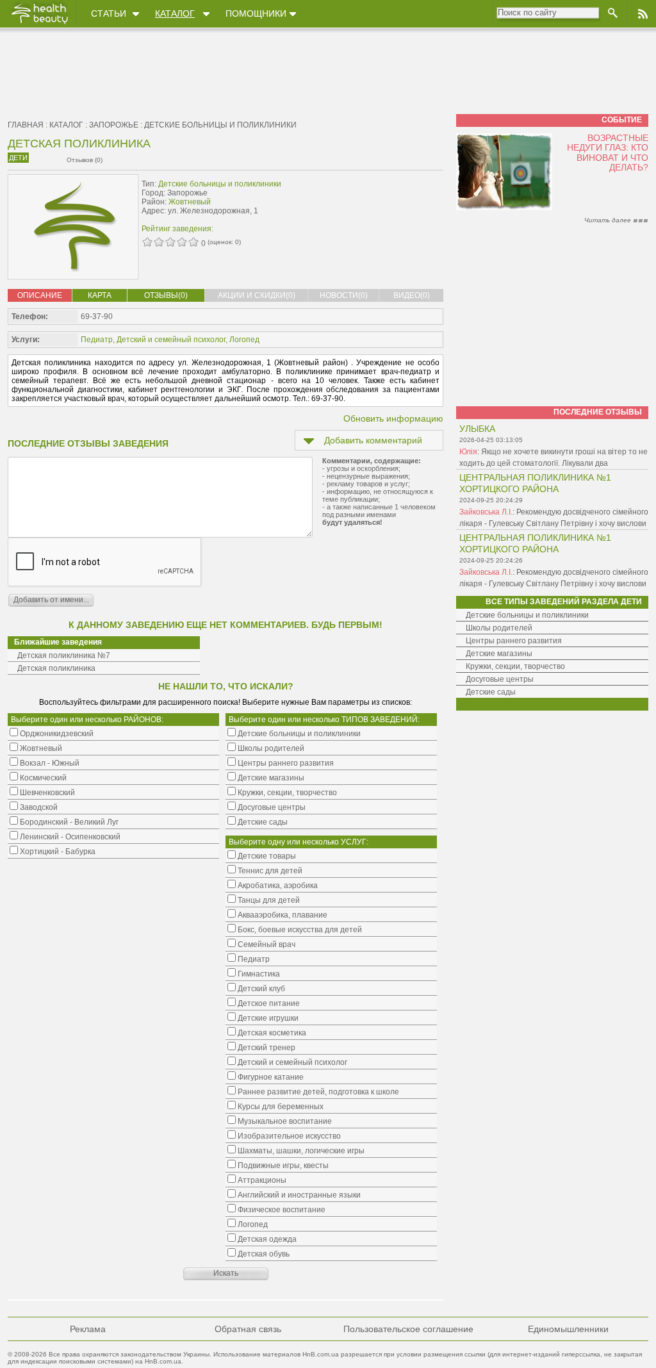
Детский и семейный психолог (171, 339)
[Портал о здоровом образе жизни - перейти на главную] (39, 23)
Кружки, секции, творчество (515, 666)
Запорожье (113, 124)
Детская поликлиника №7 (63, 655)
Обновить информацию (393, 418)
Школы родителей (499, 627)
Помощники (256, 13)
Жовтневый (189, 201)
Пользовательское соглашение (408, 1329)
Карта (99, 295)
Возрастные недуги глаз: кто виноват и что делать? (607, 152)
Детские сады (491, 692)
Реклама (88, 1329)
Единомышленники (568, 1329)
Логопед (244, 339)
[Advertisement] (362, 203)
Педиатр (97, 339)
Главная (26, 124)
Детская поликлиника (56, 668)
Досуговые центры (500, 679)
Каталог (175, 13)
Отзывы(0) (166, 295)
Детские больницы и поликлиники (220, 124)
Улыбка (477, 429)
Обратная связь (248, 1329)
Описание (39, 295)
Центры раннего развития (514, 640)
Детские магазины (499, 653)
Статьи (108, 13)
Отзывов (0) (84, 159)
